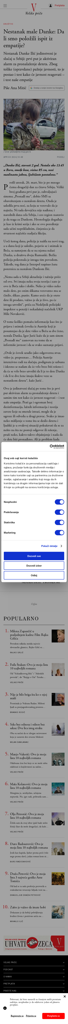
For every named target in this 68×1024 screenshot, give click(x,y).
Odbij (34, 575)
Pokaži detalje (49, 546)
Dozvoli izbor (34, 565)
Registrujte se (17, 1016)
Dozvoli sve (34, 555)
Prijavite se (31, 1016)
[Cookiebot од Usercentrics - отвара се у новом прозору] (49, 446)
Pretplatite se (53, 1015)
